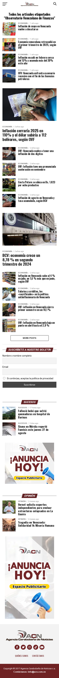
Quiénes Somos (21, 655)
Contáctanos (38, 655)
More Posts (29, 338)
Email (5, 367)
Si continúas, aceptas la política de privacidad (29, 378)
